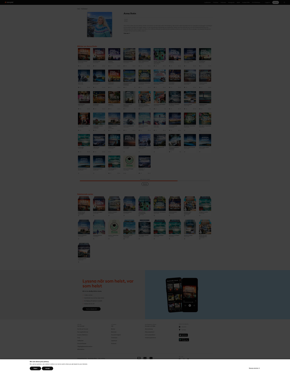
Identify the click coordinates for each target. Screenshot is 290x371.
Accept (47, 368)
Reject (35, 368)
